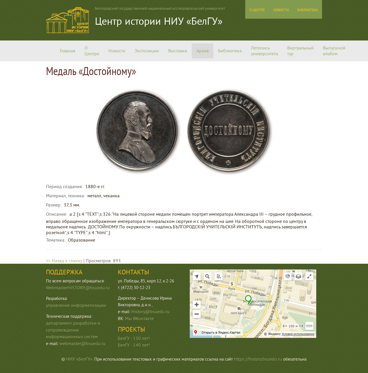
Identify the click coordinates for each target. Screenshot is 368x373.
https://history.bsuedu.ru (258, 359)
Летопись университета (264, 50)
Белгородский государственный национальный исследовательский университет (160, 9)
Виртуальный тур (300, 50)
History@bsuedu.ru (150, 311)
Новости (116, 50)
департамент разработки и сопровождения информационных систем (73, 330)
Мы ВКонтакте (139, 318)
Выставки (177, 50)
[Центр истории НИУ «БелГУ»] (67, 31)
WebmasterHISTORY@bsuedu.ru (78, 287)
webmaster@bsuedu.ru (83, 343)
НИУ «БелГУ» (79, 359)
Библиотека (230, 50)
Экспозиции (147, 50)
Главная (67, 50)
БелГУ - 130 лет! (134, 338)
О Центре (92, 50)
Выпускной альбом (334, 50)
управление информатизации (76, 305)
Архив (202, 50)
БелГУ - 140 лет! (134, 345)
